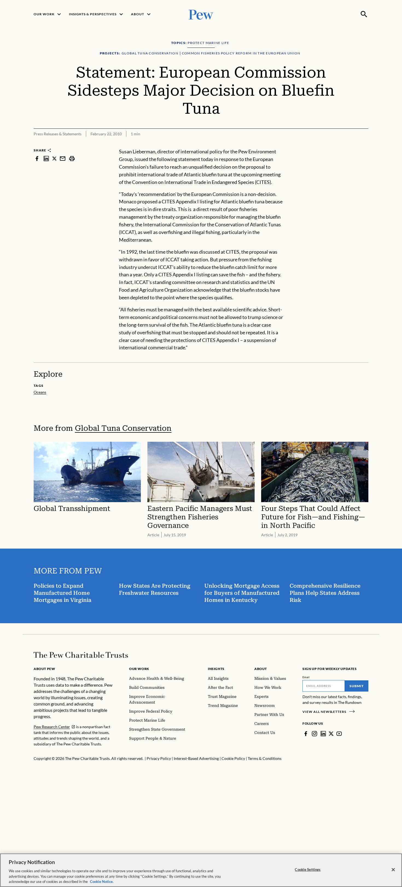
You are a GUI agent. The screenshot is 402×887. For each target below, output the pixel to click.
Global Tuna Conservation (123, 428)
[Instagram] (314, 733)
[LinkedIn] (323, 733)
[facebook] (37, 158)
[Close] (393, 870)
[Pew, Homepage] (201, 14)
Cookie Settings (308, 869)
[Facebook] (305, 733)
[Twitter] (331, 733)
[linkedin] (46, 158)
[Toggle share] (365, 144)
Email (306, 677)
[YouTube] (339, 733)
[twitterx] (54, 158)
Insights (216, 669)
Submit (356, 686)
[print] (72, 158)
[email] (62, 158)
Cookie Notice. (101, 881)
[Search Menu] (364, 14)
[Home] (81, 655)
